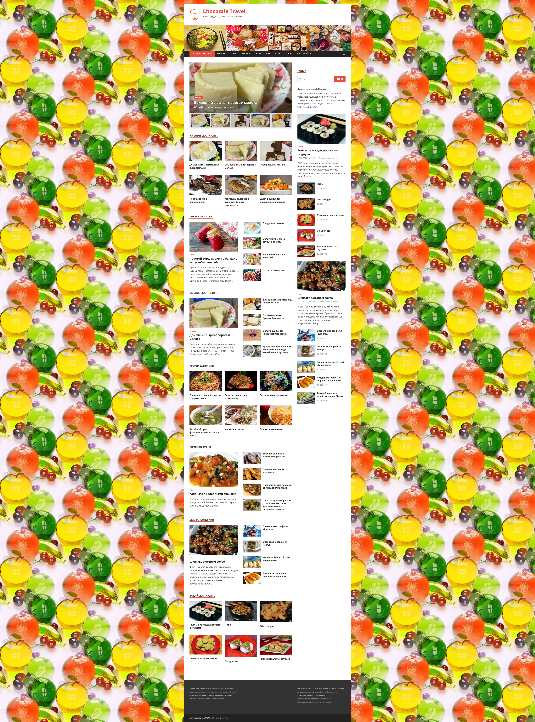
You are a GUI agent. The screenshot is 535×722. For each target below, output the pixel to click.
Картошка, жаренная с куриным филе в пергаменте (237, 201)
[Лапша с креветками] (276, 426)
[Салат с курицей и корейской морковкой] (276, 195)
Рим (268, 54)
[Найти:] (321, 79)
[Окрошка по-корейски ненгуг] (252, 551)
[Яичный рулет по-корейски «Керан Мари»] (306, 403)
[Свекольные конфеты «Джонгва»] (252, 536)
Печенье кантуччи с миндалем (273, 471)
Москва (245, 54)
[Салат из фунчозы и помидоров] (241, 392)
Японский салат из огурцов (275, 658)
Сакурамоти (231, 661)
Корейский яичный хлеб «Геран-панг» (276, 559)
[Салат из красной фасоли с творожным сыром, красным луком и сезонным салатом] (252, 510)
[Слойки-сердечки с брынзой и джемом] (252, 325)
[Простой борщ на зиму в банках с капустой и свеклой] (213, 252)
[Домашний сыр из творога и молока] (241, 161)
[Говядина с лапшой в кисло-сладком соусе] (205, 392)
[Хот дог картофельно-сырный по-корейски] (252, 583)
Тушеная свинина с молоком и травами (274, 455)
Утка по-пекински (234, 429)
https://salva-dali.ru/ (307, 106)
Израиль (222, 54)
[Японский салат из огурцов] (276, 655)
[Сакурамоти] (241, 658)
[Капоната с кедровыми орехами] (213, 487)
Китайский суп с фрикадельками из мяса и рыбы (204, 432)
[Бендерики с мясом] (252, 233)
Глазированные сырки (272, 164)
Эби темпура (267, 626)
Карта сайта (304, 54)
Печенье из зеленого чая (203, 658)
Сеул (277, 54)
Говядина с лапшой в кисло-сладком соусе (205, 397)
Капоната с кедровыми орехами (212, 493)
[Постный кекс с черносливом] (205, 195)
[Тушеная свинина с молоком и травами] (252, 463)
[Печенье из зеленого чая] (205, 655)
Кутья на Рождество (274, 270)
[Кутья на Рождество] (252, 279)
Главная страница (202, 54)
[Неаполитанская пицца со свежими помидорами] (252, 494)
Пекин (258, 54)
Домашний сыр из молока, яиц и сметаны (204, 166)
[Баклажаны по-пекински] (276, 392)
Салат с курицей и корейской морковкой (272, 200)
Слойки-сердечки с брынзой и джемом (273, 316)
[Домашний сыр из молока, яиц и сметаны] (205, 161)
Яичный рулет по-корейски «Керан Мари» (330, 394)
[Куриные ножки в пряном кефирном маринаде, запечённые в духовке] (252, 356)
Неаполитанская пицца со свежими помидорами (277, 486)
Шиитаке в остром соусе (207, 561)
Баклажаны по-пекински (274, 395)
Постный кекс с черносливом (198, 200)
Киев (234, 54)
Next (287, 87)
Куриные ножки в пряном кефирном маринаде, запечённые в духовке (277, 349)
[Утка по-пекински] (241, 426)
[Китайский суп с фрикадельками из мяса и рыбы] (205, 426)
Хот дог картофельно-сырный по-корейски (275, 574)
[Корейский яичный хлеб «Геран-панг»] (252, 567)
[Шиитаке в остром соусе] (213, 555)
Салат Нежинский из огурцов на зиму (274, 240)
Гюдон (228, 624)
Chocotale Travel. (225, 11)
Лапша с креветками (271, 429)
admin (210, 107)
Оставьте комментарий (224, 107)
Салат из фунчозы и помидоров (236, 397)
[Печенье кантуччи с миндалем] (252, 479)
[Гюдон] (241, 621)
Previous (194, 87)
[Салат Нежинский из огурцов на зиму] (252, 248)
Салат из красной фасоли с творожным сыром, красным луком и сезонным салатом (277, 504)
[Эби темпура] (276, 623)
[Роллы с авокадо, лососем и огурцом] (205, 621)
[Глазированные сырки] (276, 161)
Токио (289, 54)
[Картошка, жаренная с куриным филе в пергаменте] (241, 195)
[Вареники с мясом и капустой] (252, 264)
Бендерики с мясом (273, 223)
